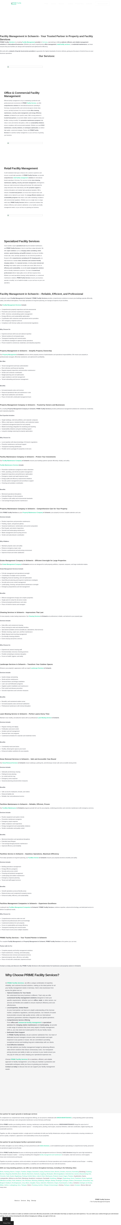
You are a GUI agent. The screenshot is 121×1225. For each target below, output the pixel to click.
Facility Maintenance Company (12, 460)
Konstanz (77, 1185)
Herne (72, 1178)
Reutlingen (59, 1180)
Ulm (23, 1180)
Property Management (9, 354)
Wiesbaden (50, 1174)
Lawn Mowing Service (44, 717)
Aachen (76, 1174)
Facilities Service (33, 857)
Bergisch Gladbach (5, 1183)
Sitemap (33, 1200)
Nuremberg (75, 1171)
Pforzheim (28, 1180)
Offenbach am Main (5, 1180)
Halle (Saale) (10, 1176)
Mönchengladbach (59, 1174)
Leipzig (41, 1171)
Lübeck (39, 1176)
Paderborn (78, 1178)
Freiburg (24, 1176)
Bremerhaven (78, 1180)
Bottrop (53, 1180)
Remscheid (86, 1180)
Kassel (61, 1176)
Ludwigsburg (13, 1185)
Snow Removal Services (10, 763)
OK (6, 1219)
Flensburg (35, 1185)
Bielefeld (14, 1174)
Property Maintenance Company (33, 512)
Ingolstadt (89, 1178)
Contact (70, 3)
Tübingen (24, 1185)
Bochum (2, 1174)
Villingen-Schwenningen (51, 1185)
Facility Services (31, 103)
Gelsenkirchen (69, 1174)
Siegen (56, 1183)
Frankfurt (23, 1171)
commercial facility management (29, 1022)
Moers (27, 1183)
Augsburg (43, 1174)
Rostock (55, 1176)
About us (61, 3)
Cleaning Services (34, 616)
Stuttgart (29, 1171)
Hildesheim (50, 1183)
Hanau (38, 1183)
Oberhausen (49, 1176)
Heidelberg (53, 1178)
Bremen (57, 1171)
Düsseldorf (35, 1171)
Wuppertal (9, 1174)
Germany (45, 42)
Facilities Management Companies (19, 907)
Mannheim (30, 1174)
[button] (65, 4)
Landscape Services (37, 668)
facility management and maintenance (51, 1154)
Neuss (84, 1178)
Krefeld (30, 1176)
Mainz (34, 1176)
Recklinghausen (16, 1183)
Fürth (13, 1180)
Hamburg (7, 1171)
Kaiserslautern (63, 1183)
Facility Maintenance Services (9, 465)
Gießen (6, 1185)
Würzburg (34, 1180)
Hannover (69, 1171)
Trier (91, 1180)
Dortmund (47, 1171)
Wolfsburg (41, 1180)
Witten (2, 1185)
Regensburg (66, 1178)
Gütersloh (43, 1183)
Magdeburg (18, 1176)
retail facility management (20, 177)
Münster (24, 1174)
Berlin (1, 1171)
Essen (52, 1171)
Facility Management (28, 42)
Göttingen (47, 1180)
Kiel (90, 1174)
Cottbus (70, 1183)
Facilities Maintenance (9, 808)
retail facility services (63, 44)
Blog (28, 1200)
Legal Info (89, 3)
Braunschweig (84, 1174)
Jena (23, 1183)
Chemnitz (3, 1176)
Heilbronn (18, 1180)
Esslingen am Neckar (86, 1183)
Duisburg (88, 1171)
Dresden (62, 1171)
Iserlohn (40, 1185)
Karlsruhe (37, 1174)
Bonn (19, 1174)
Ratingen (67, 1185)
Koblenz (71, 1180)
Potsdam (70, 1176)
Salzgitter (32, 1183)
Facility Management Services (12, 305)
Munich (12, 1171)
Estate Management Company (11, 564)
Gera (19, 1185)
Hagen (65, 1176)
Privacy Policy (79, 3)
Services (53, 3)
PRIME (46, 3)
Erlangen (65, 1180)
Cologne (17, 1171)
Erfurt (43, 1176)
